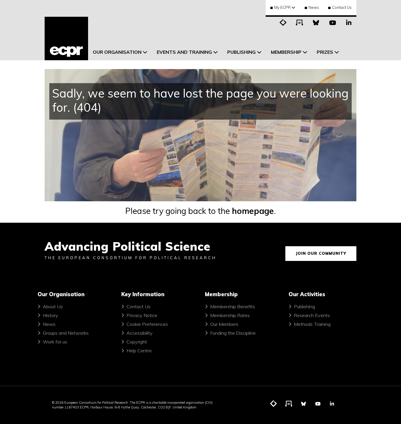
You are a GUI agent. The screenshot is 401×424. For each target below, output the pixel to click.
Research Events (312, 315)
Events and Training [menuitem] (184, 52)
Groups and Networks (66, 333)
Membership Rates (230, 315)
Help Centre (139, 350)
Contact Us (342, 7)
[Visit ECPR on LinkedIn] (348, 22)
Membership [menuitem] (286, 52)
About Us (53, 306)
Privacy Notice (142, 315)
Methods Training (312, 324)
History (50, 315)
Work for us (55, 342)
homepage (253, 211)
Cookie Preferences (147, 324)
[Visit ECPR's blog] (283, 22)
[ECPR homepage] (66, 38)
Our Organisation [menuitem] (117, 52)
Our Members (224, 324)
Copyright (137, 342)
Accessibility (140, 333)
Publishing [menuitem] (241, 52)
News (314, 7)
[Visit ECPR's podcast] (299, 22)
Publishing (304, 306)
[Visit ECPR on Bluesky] (316, 22)
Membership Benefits (232, 306)
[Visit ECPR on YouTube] (332, 22)
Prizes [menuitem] (325, 52)
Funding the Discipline (233, 333)
